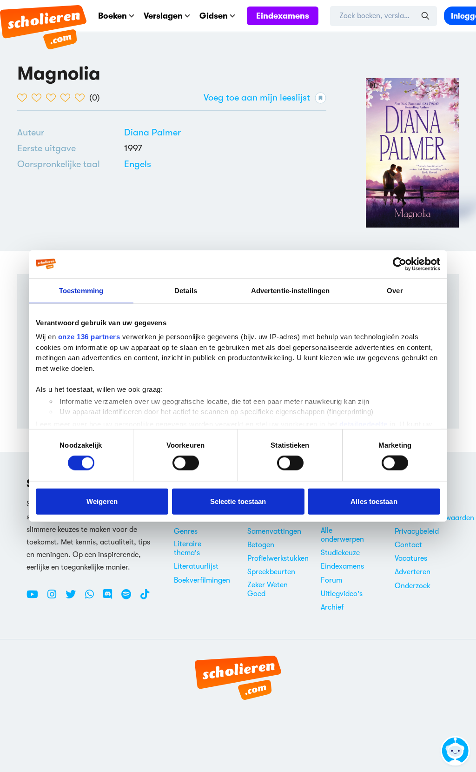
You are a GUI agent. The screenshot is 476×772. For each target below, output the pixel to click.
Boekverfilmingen (202, 580)
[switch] (185, 463)
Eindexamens (282, 15)
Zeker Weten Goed (267, 589)
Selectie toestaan (238, 501)
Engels (137, 164)
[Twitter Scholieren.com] (74, 598)
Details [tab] (185, 290)
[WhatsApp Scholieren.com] (93, 598)
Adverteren (412, 572)
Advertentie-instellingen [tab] (290, 290)
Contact (408, 545)
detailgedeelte (363, 424)
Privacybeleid (417, 531)
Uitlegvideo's (342, 594)
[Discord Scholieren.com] (111, 598)
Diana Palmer (152, 132)
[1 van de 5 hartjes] (24, 98)
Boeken (112, 15)
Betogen (260, 545)
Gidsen (213, 15)
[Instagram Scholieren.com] (55, 598)
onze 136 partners (89, 337)
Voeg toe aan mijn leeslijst (257, 97)
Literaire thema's (187, 548)
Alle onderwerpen (342, 535)
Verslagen (163, 15)
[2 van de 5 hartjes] (39, 98)
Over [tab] (395, 290)
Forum (331, 580)
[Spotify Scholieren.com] (129, 598)
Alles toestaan (373, 501)
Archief (332, 607)
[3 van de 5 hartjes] (53, 98)
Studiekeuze (340, 553)
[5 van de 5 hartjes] (82, 98)
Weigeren (102, 501)
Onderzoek (412, 586)
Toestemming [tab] (81, 290)
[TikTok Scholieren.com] (144, 598)
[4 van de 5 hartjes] (67, 98)
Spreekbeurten (271, 572)
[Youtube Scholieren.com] (35, 598)
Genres (186, 531)
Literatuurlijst (196, 566)
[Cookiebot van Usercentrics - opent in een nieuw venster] (399, 264)
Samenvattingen (274, 531)
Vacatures (411, 558)
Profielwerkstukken (278, 558)
